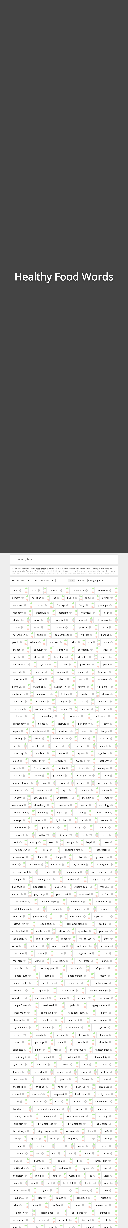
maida (39, 1034)
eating (81, 1146)
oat (89, 1138)
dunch (105, 960)
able (16, 1205)
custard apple (81, 886)
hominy (104, 1034)
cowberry (17, 797)
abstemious (102, 1205)
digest (106, 1153)
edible (42, 834)
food (16, 590)
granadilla (58, 775)
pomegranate (62, 634)
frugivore (102, 827)
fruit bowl (19, 953)
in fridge (103, 1116)
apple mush (82, 946)
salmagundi (47, 1012)
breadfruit (19, 679)
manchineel (20, 827)
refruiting (17, 738)
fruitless (85, 634)
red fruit (105, 894)
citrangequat (19, 812)
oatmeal (55, 590)
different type (49, 901)
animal (103, 1212)
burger (59, 857)
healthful (68, 1183)
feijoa (65, 790)
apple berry (18, 938)
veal (56, 1049)
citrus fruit (19, 923)
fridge (64, 938)
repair (78, 1205)
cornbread (84, 894)
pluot (16, 760)
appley (81, 753)
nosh (85, 1064)
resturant (82, 997)
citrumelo (104, 738)
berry (105, 627)
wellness (63, 1168)
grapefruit (41, 612)
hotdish (42, 1079)
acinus (83, 738)
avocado (18, 671)
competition (101, 1160)
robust (59, 1197)
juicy (81, 620)
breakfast (103, 590)
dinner (40, 857)
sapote (16, 731)
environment (20, 1190)
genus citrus (58, 946)
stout (65, 1190)
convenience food (76, 1116)
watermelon (19, 634)
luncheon (56, 864)
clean (59, 1160)
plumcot (19, 716)
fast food (42, 1064)
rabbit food (18, 1153)
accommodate (48, 1212)
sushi (82, 679)
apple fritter (21, 1005)
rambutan (17, 805)
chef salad (102, 1123)
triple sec (17, 916)
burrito (17, 1042)
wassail (73, 1175)
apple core (41, 931)
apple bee (48, 983)
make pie (105, 886)
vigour (15, 1183)
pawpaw (63, 701)
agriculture (19, 1220)
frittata (86, 1079)
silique (37, 775)
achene (33, 642)
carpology (105, 805)
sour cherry (59, 960)
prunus (61, 671)
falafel (16, 1101)
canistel (84, 805)
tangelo (105, 731)
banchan (17, 1108)
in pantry (19, 1212)
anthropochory (83, 775)
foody (58, 745)
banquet (86, 1220)
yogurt (71, 1138)
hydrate (44, 664)
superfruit (18, 701)
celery (15, 946)
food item (19, 1079)
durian (17, 620)
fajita (61, 1086)
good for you (21, 1027)
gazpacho (39, 1071)
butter (40, 605)
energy (85, 1190)
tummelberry (47, 716)
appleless (41, 753)
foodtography (45, 879)
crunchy (61, 649)
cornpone (79, 1108)
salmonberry (19, 723)
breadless (104, 1086)
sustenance (18, 857)
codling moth (72, 871)
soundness (19, 1197)
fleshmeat (19, 990)
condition (82, 1197)
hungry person (21, 1116)
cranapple (103, 768)
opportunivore (72, 849)
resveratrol (59, 620)
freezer (82, 1034)
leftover (62, 931)
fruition (65, 694)
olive (106, 1138)
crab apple (104, 997)
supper (18, 879)
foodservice (40, 768)
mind (38, 1175)
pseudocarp (41, 708)
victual (79, 812)
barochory (18, 753)
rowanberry (63, 805)
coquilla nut (47, 1020)
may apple (17, 894)
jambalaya (62, 1071)
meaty (103, 975)
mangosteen (42, 694)
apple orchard (75, 975)
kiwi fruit (17, 886)
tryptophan (20, 1020)
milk (54, 1153)
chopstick (18, 1086)
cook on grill (21, 1057)
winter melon (73, 1027)
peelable (81, 782)
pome (106, 642)
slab (38, 1153)
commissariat (102, 812)
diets (90, 1131)
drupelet (64, 834)
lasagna (70, 842)
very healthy (78, 864)
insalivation (20, 1012)
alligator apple (99, 879)
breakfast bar (75, 1123)
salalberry (86, 694)
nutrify (33, 842)
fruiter (61, 768)
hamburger (21, 849)
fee (106, 953)
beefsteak (81, 1086)
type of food (37, 1101)
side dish (18, 1123)
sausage (17, 820)
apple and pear (101, 916)
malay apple (101, 983)
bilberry (62, 679)
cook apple (35, 946)
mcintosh (18, 605)
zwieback (40, 1086)
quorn (43, 990)
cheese (105, 657)
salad (88, 597)
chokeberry (40, 805)
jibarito (104, 1012)
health (70, 597)
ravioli (105, 1064)
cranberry (59, 627)
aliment (16, 597)
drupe (37, 657)
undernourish (102, 1101)
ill (78, 1160)
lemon (85, 731)
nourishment (39, 731)
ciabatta (64, 1064)
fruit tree (17, 960)
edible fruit (34, 864)
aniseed (40, 671)
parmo (84, 1071)
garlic (73, 1005)
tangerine (103, 671)
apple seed (80, 909)
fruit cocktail (85, 938)
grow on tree (102, 857)
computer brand (75, 923)
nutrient (72, 879)
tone (35, 1205)
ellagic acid (101, 1027)
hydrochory (62, 820)
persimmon (84, 723)
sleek (105, 1190)
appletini (85, 790)
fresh (53, 1138)
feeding (40, 1146)
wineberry (18, 708)
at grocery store (46, 1131)
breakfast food (45, 1123)
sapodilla (41, 701)
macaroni (105, 946)
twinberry (81, 760)
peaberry (104, 760)
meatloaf (37, 1094)
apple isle (83, 931)
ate (106, 1220)
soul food (19, 968)
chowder (103, 1042)
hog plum (59, 657)
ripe (40, 1197)
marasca (85, 708)
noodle (74, 968)
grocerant (19, 1064)
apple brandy (43, 938)
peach (15, 642)
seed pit (103, 923)
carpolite (36, 745)
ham (60, 953)
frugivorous (103, 782)
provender (85, 664)
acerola (104, 820)
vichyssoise (104, 1094)
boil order (48, 1116)
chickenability (100, 1057)
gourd (81, 671)
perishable (39, 797)
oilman (46, 1027)
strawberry (102, 620)
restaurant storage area (48, 1108)
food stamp (81, 1094)
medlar (17, 657)
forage (106, 797)
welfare (56, 1205)
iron (33, 1183)
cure (15, 1138)
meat (106, 842)
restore (104, 1197)
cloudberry (80, 745)
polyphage (39, 894)
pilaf (106, 1079)
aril (15, 745)
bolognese (18, 1049)
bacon (48, 975)
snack (15, 842)
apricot (64, 664)
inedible (81, 1042)
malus (41, 679)
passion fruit (20, 901)
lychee (38, 738)
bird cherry (76, 901)
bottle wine (19, 1168)
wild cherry (18, 997)
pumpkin (17, 686)
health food (76, 916)
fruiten (105, 708)
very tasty (47, 871)
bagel (89, 842)
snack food (102, 1108)
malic (37, 627)
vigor (106, 1175)
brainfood (72, 1057)
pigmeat (18, 1034)
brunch (106, 597)
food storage (19, 1131)
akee (82, 701)
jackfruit (83, 627)
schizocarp (101, 716)
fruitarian (103, 679)
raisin (17, 627)
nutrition (36, 597)
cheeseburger (102, 1049)
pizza (105, 834)
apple (40, 634)
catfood (47, 1057)
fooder (63, 997)
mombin (86, 797)
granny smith (21, 983)
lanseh (84, 820)
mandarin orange (99, 990)
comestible (18, 790)
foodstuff (36, 760)
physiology (18, 1175)
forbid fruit (102, 901)
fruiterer (64, 708)
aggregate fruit (99, 1005)
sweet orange (101, 1020)
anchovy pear (48, 968)
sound (42, 1168)
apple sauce (21, 975)
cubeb (105, 790)
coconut (55, 909)
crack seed (48, 1005)
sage (61, 1146)
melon (73, 642)
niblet (38, 1049)
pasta (85, 834)
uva (90, 642)
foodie (62, 753)
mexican (58, 886)
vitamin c (83, 657)
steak (52, 842)
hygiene (18, 1146)
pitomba (17, 775)
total (49, 1183)
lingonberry (43, 790)
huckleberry (60, 686)
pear (106, 612)
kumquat (75, 716)
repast (60, 812)
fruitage (61, 605)
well (106, 1168)
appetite (63, 1220)
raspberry (18, 612)
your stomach (20, 664)
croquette (38, 886)
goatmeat (104, 931)
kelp (16, 1160)
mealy (104, 909)
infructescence (63, 797)
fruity (81, 605)
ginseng (104, 1146)
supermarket (41, 997)
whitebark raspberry (25, 909)
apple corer (46, 923)
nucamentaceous (21, 782)
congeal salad (84, 953)
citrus (105, 649)
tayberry (58, 760)
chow (106, 938)
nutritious (86, 612)
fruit (34, 590)
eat (54, 597)
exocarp (39, 820)
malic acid (73, 1020)
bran (57, 1101)
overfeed (16, 1094)
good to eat (62, 894)
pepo (44, 782)
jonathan (53, 642)
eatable (17, 768)
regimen (86, 1168)
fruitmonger (103, 686)
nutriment (63, 731)
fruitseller (38, 686)
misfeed (104, 1071)
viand (38, 960)
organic (34, 1138)
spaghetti (102, 849)
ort (57, 916)
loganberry (103, 753)
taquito (17, 1071)
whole (88, 1153)
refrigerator (101, 968)
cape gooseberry (76, 1012)
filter (71, 580)
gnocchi (64, 1079)
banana (105, 634)
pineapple (103, 605)
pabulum (38, 649)
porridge (39, 1042)
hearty (37, 1160)
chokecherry (18, 694)
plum (106, 664)
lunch (41, 953)
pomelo (104, 745)
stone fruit (74, 983)
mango (16, 649)
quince (41, 723)
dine (60, 1042)
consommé (77, 1101)
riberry (105, 694)
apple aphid (18, 931)
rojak (106, 775)
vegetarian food (100, 871)
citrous (81, 768)
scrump (82, 686)
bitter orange (67, 990)
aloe (71, 1153)
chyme (62, 782)
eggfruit (62, 723)
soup (14, 864)
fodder (41, 812)
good (106, 1183)
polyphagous (76, 1049)
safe (107, 1131)
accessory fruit (20, 871)
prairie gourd (103, 864)
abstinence (77, 1212)
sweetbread (84, 960)
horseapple (19, 834)
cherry (105, 723)
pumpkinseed (49, 827)
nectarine (63, 612)
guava (37, 620)
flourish (88, 1183)
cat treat (71, 1131)
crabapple (77, 827)
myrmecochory (60, 738)
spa (90, 1175)
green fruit (38, 916)
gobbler (79, 857)
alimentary (78, 590)
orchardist (103, 701)
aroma (42, 1220)
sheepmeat (58, 1094)
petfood (61, 1034)
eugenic (45, 1190)
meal (45, 849)
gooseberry (83, 649)
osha (55, 1175)
